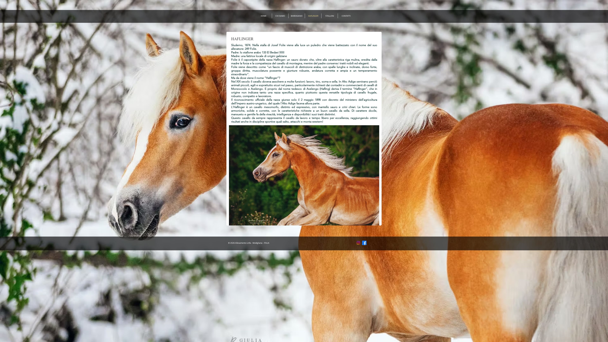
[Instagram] (358, 243)
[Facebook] (364, 243)
